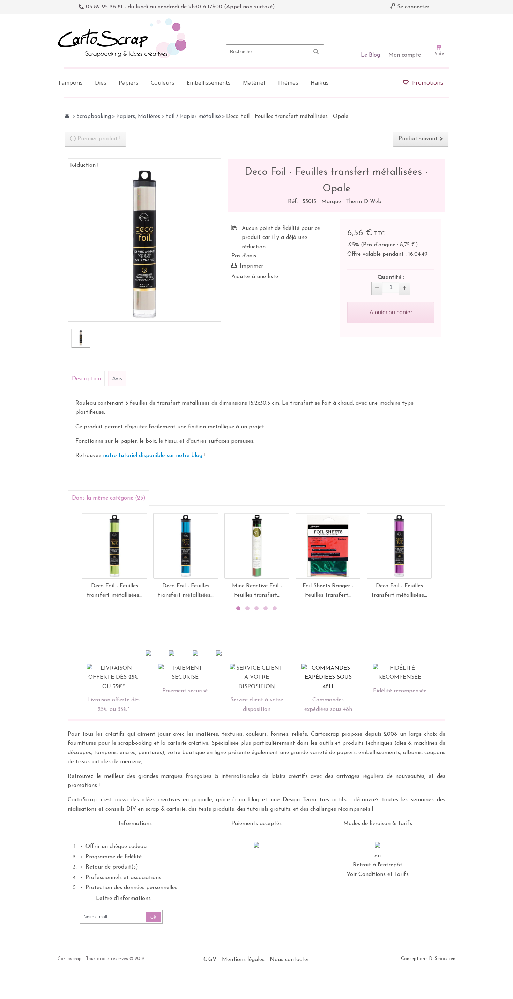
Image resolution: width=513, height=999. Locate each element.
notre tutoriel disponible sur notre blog (152, 455)
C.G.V (210, 959)
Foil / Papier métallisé (193, 116)
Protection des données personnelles (131, 888)
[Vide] (439, 27)
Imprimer (251, 266)
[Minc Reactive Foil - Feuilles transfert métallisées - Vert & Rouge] (257, 546)
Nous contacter (289, 959)
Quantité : (390, 277)
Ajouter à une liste (254, 276)
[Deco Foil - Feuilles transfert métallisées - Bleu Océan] (186, 546)
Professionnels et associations (123, 877)
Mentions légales (243, 959)
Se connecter (412, 7)
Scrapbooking (93, 116)
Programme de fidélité (114, 857)
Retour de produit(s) (112, 867)
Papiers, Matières (138, 116)
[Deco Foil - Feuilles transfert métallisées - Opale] (81, 338)
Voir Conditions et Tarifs (378, 874)
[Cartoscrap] (124, 21)
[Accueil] (67, 115)
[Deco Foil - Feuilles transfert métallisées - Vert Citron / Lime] (114, 546)
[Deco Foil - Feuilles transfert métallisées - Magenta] (399, 546)
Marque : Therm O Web (352, 201)
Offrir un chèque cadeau (116, 846)
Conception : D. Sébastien (428, 958)
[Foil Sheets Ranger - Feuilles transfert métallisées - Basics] (328, 546)
